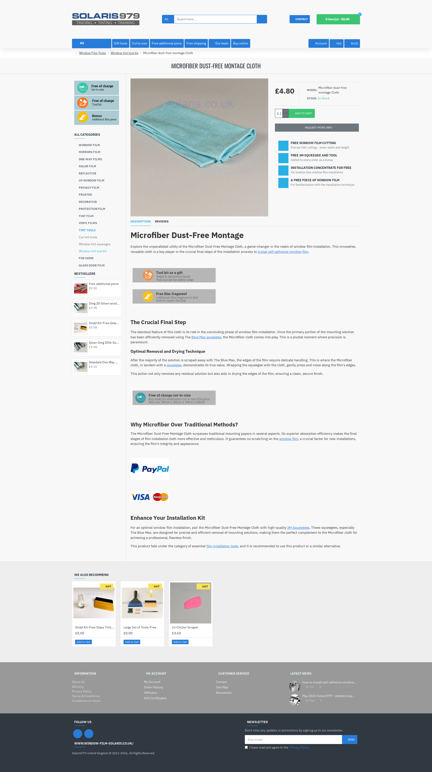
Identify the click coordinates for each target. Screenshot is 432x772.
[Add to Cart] (90, 293)
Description (140, 221)
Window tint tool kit (124, 53)
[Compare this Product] (111, 642)
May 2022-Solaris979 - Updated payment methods (329, 696)
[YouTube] (88, 733)
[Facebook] (77, 733)
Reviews (162, 221)
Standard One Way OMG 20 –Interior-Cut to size (104, 362)
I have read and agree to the (279, 747)
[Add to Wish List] (106, 641)
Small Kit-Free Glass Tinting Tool (104, 323)
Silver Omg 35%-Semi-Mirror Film (104, 343)
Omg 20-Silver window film (104, 303)
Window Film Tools (92, 53)
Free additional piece (104, 284)
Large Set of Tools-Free (140, 627)
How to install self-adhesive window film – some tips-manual (329, 682)
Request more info (318, 127)
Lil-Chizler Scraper (185, 627)
